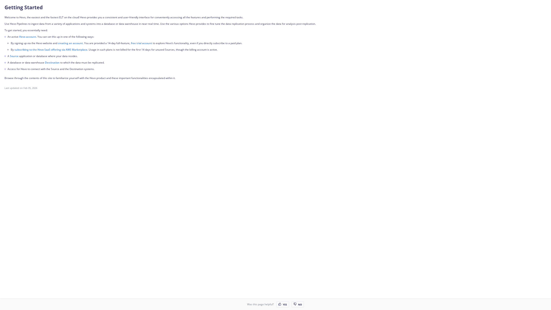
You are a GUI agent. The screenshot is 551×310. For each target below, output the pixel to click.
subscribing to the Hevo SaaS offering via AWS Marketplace (50, 49)
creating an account (70, 43)
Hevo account (27, 37)
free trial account (141, 43)
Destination (52, 62)
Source (14, 56)
